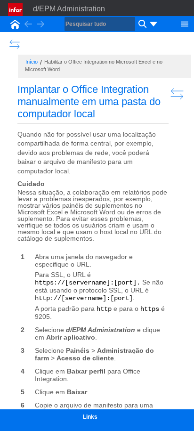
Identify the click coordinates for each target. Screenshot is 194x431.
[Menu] (184, 23)
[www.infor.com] (16, 9)
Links (90, 417)
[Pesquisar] (141, 24)
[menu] (153, 24)
